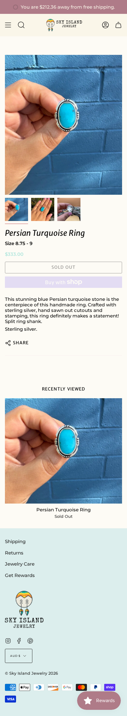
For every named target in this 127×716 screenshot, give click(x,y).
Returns (14, 553)
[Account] (105, 25)
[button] (21, 25)
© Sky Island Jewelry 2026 (31, 673)
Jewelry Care (20, 564)
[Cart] (118, 25)
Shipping (15, 541)
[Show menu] (8, 25)
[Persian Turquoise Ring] (63, 451)
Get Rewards (20, 575)
